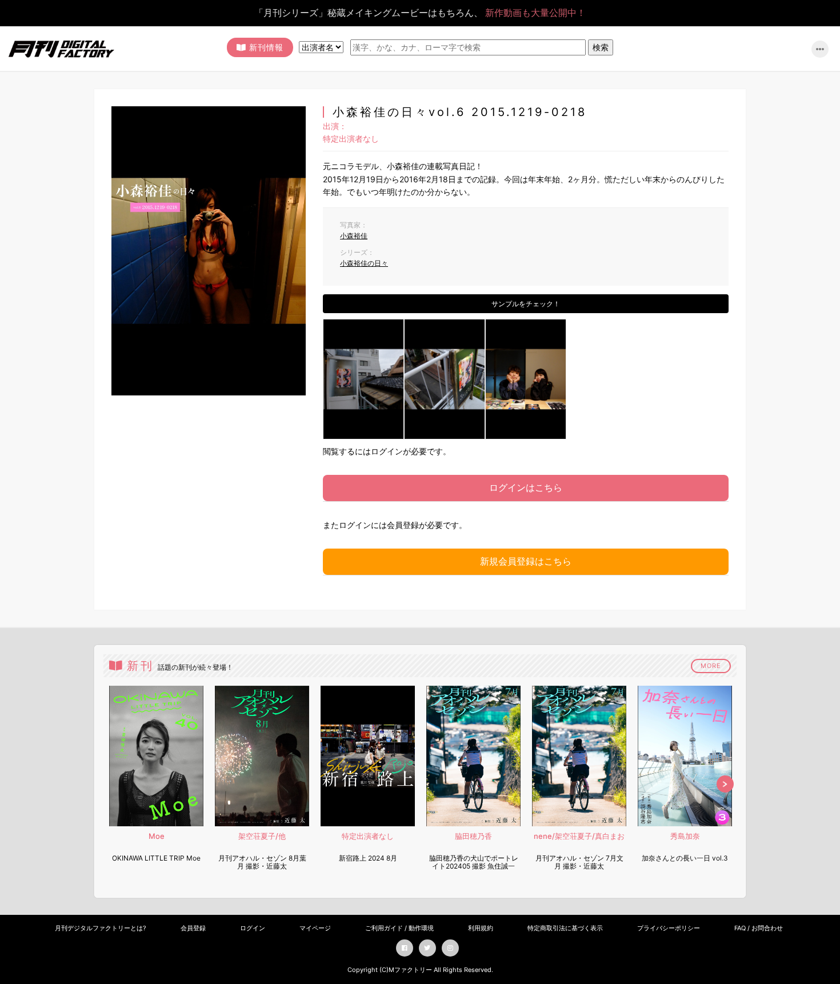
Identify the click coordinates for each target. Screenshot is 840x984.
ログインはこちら (525, 487)
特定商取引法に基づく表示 (565, 928)
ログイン (252, 928)
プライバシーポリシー (668, 928)
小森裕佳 (353, 235)
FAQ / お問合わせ (758, 928)
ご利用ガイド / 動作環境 (399, 928)
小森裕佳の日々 (364, 263)
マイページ (315, 928)
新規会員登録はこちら (525, 561)
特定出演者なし (351, 138)
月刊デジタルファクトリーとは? (100, 928)
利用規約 (480, 928)
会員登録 (193, 928)
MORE (711, 666)
